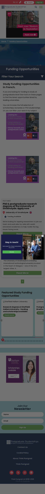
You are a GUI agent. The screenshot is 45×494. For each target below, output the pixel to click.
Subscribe (12, 251)
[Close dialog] (42, 236)
